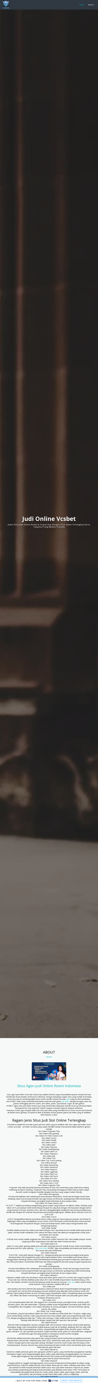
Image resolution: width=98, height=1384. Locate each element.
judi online (65, 1101)
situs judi (71, 1282)
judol (68, 1099)
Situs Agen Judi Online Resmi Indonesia (49, 1085)
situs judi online (41, 1248)
